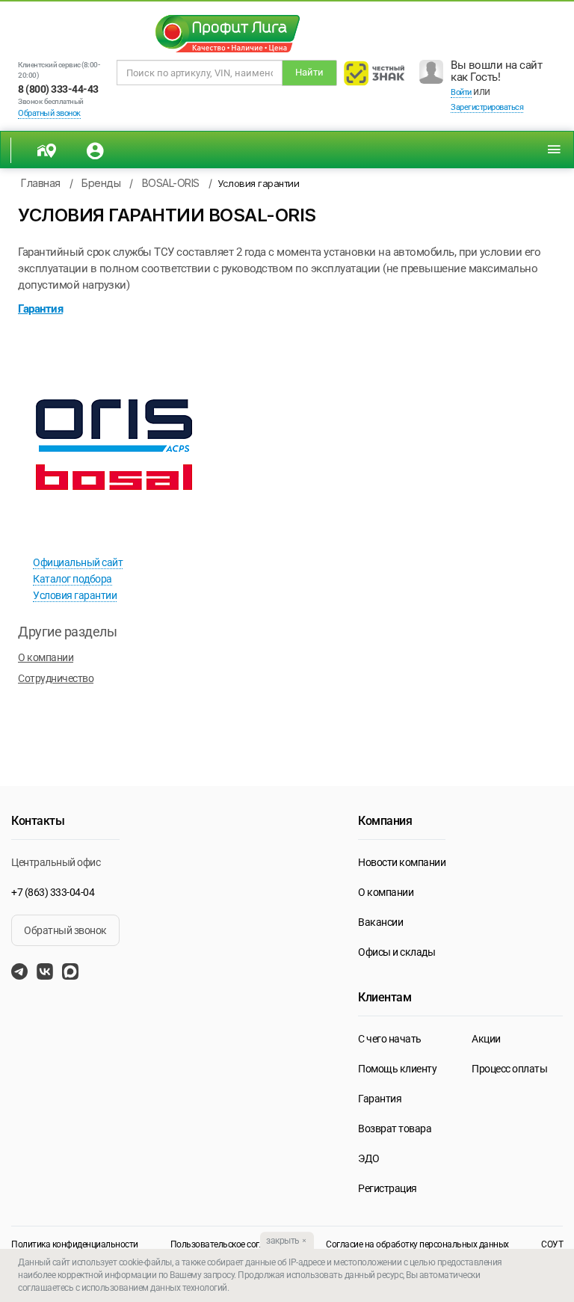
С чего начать (390, 1039)
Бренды (100, 182)
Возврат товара (394, 1128)
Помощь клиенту (397, 1069)
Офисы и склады (396, 952)
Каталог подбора (72, 579)
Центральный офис (55, 862)
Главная (41, 182)
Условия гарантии (75, 595)
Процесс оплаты (509, 1069)
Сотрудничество (55, 678)
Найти (309, 72)
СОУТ (552, 1244)
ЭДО (369, 1158)
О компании (45, 657)
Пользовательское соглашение (232, 1244)
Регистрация (387, 1188)
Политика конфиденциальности (74, 1244)
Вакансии (380, 922)
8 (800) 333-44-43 (58, 89)
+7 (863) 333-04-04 (52, 892)
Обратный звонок (49, 113)
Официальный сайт (78, 562)
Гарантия (379, 1099)
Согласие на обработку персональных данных (417, 1244)
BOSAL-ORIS (171, 182)
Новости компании (401, 862)
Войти (461, 92)
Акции (486, 1039)
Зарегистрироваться (487, 107)
